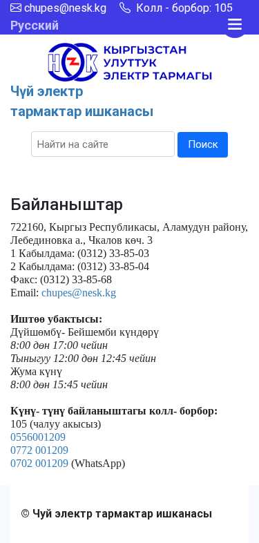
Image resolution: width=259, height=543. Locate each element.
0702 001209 (39, 463)
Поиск (203, 144)
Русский (34, 25)
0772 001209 (39, 450)
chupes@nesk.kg (65, 8)
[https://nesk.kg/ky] (130, 61)
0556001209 (38, 437)
